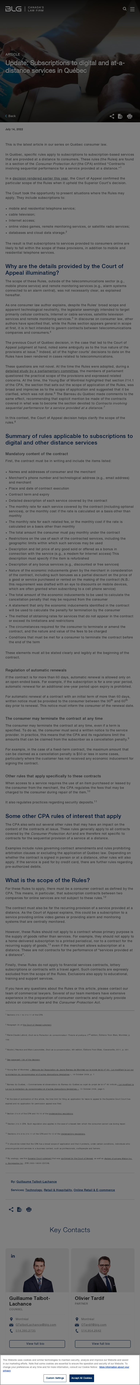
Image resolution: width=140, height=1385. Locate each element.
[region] (70, 1370)
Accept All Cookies (81, 1378)
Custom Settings (55, 1378)
